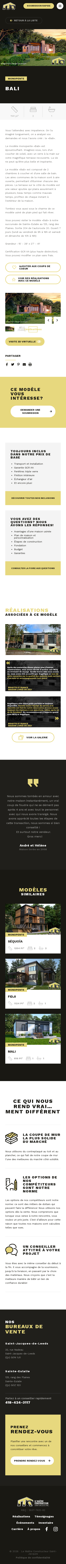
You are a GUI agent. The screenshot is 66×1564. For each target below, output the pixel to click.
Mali (12, 1051)
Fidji (12, 996)
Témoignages (44, 1516)
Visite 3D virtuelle (22, 341)
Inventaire (46, 1522)
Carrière (17, 1529)
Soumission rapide (39, 6)
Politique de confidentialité (33, 1557)
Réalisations (33, 329)
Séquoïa (15, 941)
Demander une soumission (30, 411)
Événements (25, 1522)
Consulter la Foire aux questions (33, 568)
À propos (33, 1529)
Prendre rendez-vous (29, 1460)
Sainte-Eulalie (17, 1371)
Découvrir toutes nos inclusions (33, 498)
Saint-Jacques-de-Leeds (26, 1343)
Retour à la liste (25, 20)
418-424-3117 (17, 1402)
